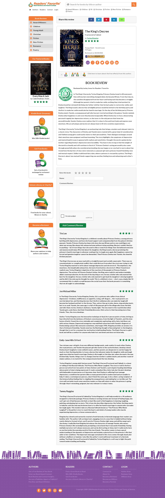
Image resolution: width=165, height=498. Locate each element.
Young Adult (38, 30)
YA (91, 9)
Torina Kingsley (92, 38)
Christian (98, 9)
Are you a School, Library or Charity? (79, 479)
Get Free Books (71, 477)
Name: (61, 178)
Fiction (107, 9)
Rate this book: (65, 173)
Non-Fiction (117, 9)
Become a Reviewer (110, 477)
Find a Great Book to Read (76, 471)
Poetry (70, 11)
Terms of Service (129, 489)
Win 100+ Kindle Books (74, 474)
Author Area (126, 471)
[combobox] (101, 4)
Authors (35, 10)
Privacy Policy (114, 489)
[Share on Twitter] (99, 20)
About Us (106, 474)
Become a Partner (109, 482)
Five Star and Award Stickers (39, 482)
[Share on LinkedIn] (114, 20)
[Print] (122, 20)
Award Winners (73, 9)
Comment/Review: (66, 183)
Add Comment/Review (73, 225)
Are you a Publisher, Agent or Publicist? (43, 479)
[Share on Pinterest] (106, 20)
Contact (50, 10)
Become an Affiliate (110, 479)
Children (84, 9)
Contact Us (107, 471)
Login (56, 10)
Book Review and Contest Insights (41, 477)
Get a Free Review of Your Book (40, 471)
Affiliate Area (126, 477)
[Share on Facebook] (91, 20)
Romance (127, 9)
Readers (43, 10)
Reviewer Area (126, 474)
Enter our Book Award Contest (40, 474)
